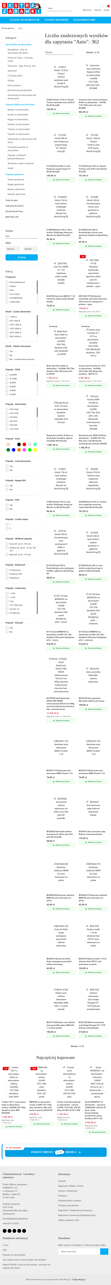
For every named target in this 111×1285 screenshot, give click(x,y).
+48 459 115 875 (11, 1223)
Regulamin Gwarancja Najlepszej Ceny (77, 1215)
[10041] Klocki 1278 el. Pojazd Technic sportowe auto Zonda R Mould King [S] (61, 102)
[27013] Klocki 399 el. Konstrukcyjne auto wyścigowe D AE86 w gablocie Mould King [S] (60, 569)
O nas (5, 1245)
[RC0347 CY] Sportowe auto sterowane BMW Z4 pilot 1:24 (60, 771)
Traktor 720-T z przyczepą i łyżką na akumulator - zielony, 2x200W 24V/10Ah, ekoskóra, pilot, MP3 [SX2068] (14, 1107)
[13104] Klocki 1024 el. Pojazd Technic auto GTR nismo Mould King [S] (93, 169)
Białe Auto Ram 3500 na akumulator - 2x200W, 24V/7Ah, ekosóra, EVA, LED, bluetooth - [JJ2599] (61, 370)
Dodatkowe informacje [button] (15, 1238)
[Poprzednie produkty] (8, 1089)
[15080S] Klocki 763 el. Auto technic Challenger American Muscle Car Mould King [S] (60, 232)
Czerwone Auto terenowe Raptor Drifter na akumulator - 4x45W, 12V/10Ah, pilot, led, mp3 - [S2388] (93, 104)
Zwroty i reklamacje (67, 1191)
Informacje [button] (64, 1174)
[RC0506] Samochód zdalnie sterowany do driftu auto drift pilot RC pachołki (60, 834)
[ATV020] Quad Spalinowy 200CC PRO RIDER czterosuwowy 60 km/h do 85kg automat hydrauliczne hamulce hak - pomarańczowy (60, 703)
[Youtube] (14, 1231)
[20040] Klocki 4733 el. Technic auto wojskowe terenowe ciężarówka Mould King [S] (93, 504)
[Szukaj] (37, 237)
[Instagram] (9, 1231)
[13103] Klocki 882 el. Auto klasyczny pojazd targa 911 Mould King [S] (59, 169)
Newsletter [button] (64, 1238)
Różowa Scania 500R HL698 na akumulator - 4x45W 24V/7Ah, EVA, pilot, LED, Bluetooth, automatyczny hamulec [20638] (93, 439)
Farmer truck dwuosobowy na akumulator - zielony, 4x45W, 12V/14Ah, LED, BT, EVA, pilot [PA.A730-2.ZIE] (69, 1106)
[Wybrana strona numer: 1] (93, 52)
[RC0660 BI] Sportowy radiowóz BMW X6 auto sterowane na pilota (60, 898)
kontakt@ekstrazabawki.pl (15, 1218)
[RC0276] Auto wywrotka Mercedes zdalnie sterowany (91, 699)
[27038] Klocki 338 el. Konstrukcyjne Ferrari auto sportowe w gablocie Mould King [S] (93, 234)
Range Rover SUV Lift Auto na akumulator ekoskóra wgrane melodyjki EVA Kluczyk (60, 438)
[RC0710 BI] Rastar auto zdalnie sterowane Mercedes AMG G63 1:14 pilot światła (61, 1025)
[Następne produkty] (103, 1089)
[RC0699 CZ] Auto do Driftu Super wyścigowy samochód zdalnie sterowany (59, 961)
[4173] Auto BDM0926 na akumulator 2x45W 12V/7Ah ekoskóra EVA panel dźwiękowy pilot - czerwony (93, 636)
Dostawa (62, 1195)
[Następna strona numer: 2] (107, 52)
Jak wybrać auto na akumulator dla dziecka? (24, 1259)
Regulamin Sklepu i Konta (70, 1186)
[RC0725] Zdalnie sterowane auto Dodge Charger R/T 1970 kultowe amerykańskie (92, 1025)
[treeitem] (22, 44)
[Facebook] (4, 1231)
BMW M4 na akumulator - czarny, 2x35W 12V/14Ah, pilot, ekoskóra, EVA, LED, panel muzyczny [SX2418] (40, 1106)
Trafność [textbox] (48, 52)
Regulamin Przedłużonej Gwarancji (75, 1210)
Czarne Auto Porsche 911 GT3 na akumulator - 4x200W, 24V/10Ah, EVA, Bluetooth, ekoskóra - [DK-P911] (92, 370)
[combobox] (59, 52)
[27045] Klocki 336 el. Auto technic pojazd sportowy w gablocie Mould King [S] (91, 568)
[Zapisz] (104, 1251)
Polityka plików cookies (69, 1200)
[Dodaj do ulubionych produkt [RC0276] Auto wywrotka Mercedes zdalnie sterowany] (105, 659)
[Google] (24, 1231)
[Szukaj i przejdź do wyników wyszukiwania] (70, 8)
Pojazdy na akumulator (14, 1255)
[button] (99, 20)
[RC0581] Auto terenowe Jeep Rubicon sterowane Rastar (92, 832)
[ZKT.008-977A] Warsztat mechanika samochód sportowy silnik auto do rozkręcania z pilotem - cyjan (93, 300)
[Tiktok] (19, 1231)
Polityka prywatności (68, 1205)
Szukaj (22, 257)
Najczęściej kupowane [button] (55, 1057)
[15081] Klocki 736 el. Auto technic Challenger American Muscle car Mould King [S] (60, 504)
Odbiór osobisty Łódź (68, 1220)
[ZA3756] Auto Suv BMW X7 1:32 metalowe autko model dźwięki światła (61, 299)
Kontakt (62, 1181)
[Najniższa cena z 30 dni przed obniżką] (107, 311)
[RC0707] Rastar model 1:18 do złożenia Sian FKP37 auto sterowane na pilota (92, 961)
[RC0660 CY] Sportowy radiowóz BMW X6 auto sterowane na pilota (93, 898)
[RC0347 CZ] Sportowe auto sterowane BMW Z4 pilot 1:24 (92, 771)
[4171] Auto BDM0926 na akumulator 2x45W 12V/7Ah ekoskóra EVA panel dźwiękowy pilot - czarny (60, 636)
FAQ (5, 1250)
